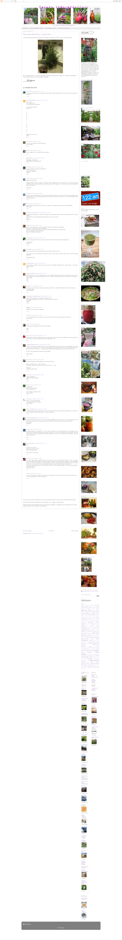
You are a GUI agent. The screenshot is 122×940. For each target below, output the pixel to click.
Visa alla (88, 892)
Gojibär (89, 618)
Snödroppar (97, 654)
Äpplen (92, 667)
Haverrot (82, 621)
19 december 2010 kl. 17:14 (40, 443)
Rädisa (94, 647)
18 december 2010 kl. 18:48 (35, 150)
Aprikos (90, 606)
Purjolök (82, 643)
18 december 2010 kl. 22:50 (34, 324)
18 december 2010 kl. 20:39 (35, 203)
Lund (91, 630)
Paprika (97, 639)
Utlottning (83, 663)
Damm (97, 614)
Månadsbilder (84, 633)
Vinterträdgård (95, 664)
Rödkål (82, 649)
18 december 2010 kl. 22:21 (40, 263)
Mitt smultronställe (30, 443)
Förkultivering (84, 618)
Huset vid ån (29, 359)
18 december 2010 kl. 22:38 (45, 296)
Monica (28, 225)
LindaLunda (29, 374)
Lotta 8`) (28, 458)
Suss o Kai (28, 91)
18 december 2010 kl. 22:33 (36, 286)
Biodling (94, 607)
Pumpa (97, 642)
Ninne (27, 203)
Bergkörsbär (90, 607)
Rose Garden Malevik (31, 100)
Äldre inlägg (74, 531)
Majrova (95, 630)
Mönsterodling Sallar (87, 605)
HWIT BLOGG (29, 158)
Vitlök (85, 666)
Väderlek (97, 666)
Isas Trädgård (84, 675)
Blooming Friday (86, 610)
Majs (98, 630)
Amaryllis (86, 606)
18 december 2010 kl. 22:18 (37, 249)
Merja (27, 150)
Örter (98, 667)
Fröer (98, 617)
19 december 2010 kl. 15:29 (35, 429)
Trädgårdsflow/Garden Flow (32, 344)
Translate (91, 33)
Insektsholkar (83, 622)
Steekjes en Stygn (30, 273)
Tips (85, 658)
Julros (98, 623)
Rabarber (90, 643)
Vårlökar (88, 666)
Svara (27, 96)
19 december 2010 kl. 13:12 (43, 418)
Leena (27, 473)
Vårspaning (93, 666)
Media (86, 631)
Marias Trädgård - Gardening (83, 816)
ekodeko (93, 684)
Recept (83, 646)
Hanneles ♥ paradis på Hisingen (83, 765)
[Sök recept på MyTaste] (27, 924)
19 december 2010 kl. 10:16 (37, 374)
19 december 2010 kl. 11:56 (35, 385)
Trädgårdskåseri (84, 660)
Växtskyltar (83, 667)
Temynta (97, 657)
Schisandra (89, 649)
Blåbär (94, 610)
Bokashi (97, 610)
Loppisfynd (83, 630)
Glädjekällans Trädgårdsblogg (32, 296)
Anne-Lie (28, 315)
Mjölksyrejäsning (94, 631)
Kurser (89, 627)
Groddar (93, 618)
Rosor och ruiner (30, 335)
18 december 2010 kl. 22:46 (36, 315)
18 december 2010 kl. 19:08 (38, 158)
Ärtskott (95, 667)
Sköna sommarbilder (92, 650)
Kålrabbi (97, 627)
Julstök (82, 625)
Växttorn (86, 667)
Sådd (91, 657)
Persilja (94, 640)
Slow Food (93, 654)
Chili (82, 614)
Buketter (87, 613)
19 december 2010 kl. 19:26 (36, 458)
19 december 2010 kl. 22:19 (35, 473)
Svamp (93, 655)
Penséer (91, 640)
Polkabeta (89, 642)
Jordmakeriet (88, 623)
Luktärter (88, 630)
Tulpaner (83, 661)
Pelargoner (84, 640)
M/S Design (28, 167)
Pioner (82, 642)
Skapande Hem (95, 696)
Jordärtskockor (93, 623)
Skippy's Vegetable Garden (83, 862)
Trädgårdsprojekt (94, 660)
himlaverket (28, 398)
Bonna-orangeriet (95, 611)
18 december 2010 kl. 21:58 (35, 225)
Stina (27, 324)
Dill (98, 614)
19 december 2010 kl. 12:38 (40, 409)
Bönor (93, 613)
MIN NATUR (83, 795)
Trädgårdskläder (96, 658)
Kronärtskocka (84, 627)
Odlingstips (87, 637)
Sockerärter (83, 655)
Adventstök (96, 605)
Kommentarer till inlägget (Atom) (36, 533)
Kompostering (84, 626)
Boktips (82, 611)
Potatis (93, 642)
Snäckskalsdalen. (30, 263)
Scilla (92, 649)
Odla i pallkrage (84, 636)
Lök (93, 630)
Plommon (85, 642)
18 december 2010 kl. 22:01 (39, 237)
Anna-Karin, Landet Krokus (32, 212)
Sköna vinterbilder (86, 652)
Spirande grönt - (29, 237)
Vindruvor (85, 664)
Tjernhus (83, 684)
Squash (90, 655)
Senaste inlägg (27, 531)
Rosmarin (87, 647)
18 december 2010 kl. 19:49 (37, 167)
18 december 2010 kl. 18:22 (35, 141)
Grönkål (97, 618)
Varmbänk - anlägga (89, 663)
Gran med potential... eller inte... (37, 34)
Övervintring (83, 668)
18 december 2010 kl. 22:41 (36, 307)
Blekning (97, 608)
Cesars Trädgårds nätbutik (36, 28)
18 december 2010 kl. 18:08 (41, 100)
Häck (92, 621)
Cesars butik (97, 613)
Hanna (27, 385)
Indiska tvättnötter (96, 621)
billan (27, 141)
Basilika (86, 607)
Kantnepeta (92, 625)
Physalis (97, 640)
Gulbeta (82, 620)
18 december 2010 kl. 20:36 (36, 193)
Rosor (91, 647)
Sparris (87, 655)
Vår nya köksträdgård (63, 28)
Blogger (62, 927)
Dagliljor (90, 614)
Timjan (82, 658)
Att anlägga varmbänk (50, 28)
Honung (85, 621)
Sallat (85, 649)
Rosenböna (90, 646)
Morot (98, 631)
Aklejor (82, 606)
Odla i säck (90, 636)
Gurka (86, 620)
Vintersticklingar (90, 664)
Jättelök (87, 625)
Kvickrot (92, 627)
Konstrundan (91, 626)
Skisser (94, 649)
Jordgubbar (83, 623)
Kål (95, 627)
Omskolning (92, 637)
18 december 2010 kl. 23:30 (44, 344)
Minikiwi (89, 631)
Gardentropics (84, 744)
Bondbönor (88, 611)
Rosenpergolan (96, 646)
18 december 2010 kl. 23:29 (40, 335)
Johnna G (28, 178)
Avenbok (93, 606)
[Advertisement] (50, 519)
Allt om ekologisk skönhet (94, 680)
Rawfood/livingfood (95, 644)
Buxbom (90, 613)
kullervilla (28, 286)
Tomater (89, 658)
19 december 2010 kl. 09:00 (38, 359)
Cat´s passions (84, 725)
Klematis (97, 625)
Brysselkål (83, 613)
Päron (87, 643)
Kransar (97, 626)
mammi (28, 429)
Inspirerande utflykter (93, 622)
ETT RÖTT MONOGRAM (31, 418)
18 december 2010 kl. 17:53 (37, 91)
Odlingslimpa (83, 637)
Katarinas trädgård (30, 409)
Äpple (89, 667)
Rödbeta (97, 647)
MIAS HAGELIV (84, 866)
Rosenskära (83, 647)
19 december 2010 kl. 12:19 (37, 398)
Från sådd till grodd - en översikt (90, 617)
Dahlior (93, 614)
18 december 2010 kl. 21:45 (44, 212)
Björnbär (88, 608)
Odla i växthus (96, 636)
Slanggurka (89, 654)
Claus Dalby (29, 249)
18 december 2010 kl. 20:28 (36, 178)
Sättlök (94, 657)
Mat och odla (84, 901)
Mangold (83, 631)
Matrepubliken (84, 898)
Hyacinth (88, 621)
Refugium (83, 786)
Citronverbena (85, 614)
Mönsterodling (89, 633)
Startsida (25, 28)
